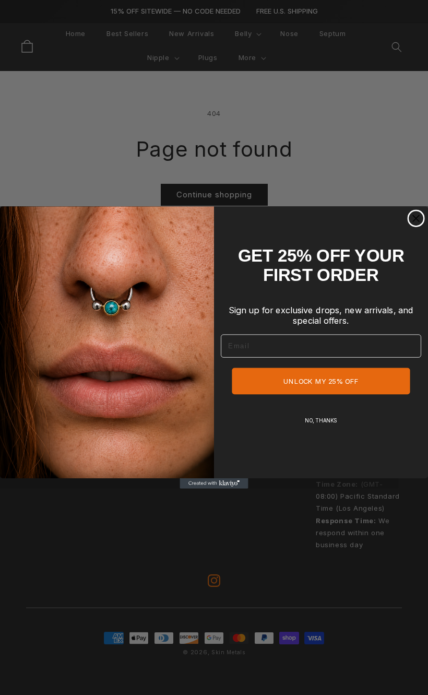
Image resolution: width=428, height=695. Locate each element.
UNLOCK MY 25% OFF (321, 381)
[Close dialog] (416, 219)
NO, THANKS (321, 420)
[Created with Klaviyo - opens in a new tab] (214, 483)
